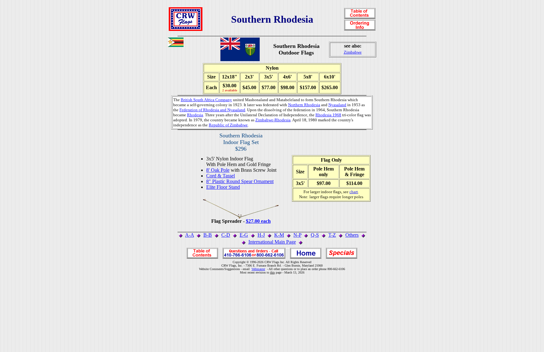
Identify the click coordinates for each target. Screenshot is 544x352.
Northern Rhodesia (304, 104)
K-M (279, 235)
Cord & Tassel (220, 175)
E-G (244, 235)
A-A (189, 235)
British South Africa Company (206, 99)
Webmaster (258, 269)
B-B (207, 235)
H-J (261, 235)
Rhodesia (195, 115)
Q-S (315, 235)
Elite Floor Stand (223, 187)
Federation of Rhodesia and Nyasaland (212, 109)
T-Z (332, 235)
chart (353, 191)
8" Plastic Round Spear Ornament (240, 181)
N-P (297, 235)
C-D (225, 235)
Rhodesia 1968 (328, 115)
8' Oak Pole (218, 170)
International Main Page (272, 242)
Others (352, 235)
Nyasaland (337, 104)
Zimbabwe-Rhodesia (273, 120)
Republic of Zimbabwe (228, 125)
